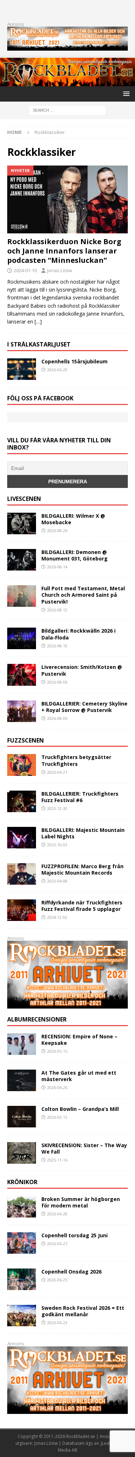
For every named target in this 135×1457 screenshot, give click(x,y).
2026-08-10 (57, 645)
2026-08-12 (57, 610)
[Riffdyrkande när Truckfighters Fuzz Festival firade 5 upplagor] (21, 910)
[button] (125, 93)
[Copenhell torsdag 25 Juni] (21, 1243)
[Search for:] (67, 109)
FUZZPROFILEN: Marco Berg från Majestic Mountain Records (82, 869)
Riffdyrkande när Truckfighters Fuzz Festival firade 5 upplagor (81, 905)
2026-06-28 (57, 1213)
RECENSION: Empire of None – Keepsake (79, 1039)
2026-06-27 (57, 1243)
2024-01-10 (25, 270)
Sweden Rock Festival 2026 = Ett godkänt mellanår (82, 1311)
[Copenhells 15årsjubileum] (21, 369)
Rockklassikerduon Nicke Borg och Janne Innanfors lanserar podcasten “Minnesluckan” (64, 251)
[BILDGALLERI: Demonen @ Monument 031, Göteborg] (21, 560)
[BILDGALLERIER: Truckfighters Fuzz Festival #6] (21, 801)
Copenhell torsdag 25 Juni (74, 1235)
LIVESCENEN (24, 499)
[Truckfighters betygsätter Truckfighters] (21, 765)
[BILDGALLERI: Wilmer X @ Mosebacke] (21, 523)
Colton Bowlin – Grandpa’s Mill (80, 1108)
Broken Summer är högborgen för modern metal (80, 1202)
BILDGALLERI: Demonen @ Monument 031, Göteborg (74, 555)
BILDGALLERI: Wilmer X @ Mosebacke (73, 519)
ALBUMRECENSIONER (37, 1019)
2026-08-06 (57, 682)
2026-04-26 (57, 1087)
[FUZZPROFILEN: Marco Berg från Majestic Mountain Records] (21, 874)
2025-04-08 (57, 881)
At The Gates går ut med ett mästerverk (78, 1076)
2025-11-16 (57, 1160)
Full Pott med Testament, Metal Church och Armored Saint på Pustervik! (83, 595)
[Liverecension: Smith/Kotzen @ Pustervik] (21, 674)
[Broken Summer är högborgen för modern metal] (21, 1207)
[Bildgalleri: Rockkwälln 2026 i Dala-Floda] (21, 638)
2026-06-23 (57, 1322)
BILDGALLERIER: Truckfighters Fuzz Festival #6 (79, 797)
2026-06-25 (57, 1280)
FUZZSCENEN (25, 740)
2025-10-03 (57, 844)
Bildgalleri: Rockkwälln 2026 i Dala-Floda (78, 634)
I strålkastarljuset (39, 344)
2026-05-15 (57, 1051)
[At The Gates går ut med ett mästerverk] (21, 1080)
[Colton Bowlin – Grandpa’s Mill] (21, 1116)
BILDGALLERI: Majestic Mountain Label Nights (83, 833)
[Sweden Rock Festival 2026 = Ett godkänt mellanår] (21, 1315)
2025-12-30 (57, 808)
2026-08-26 (57, 530)
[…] (38, 321)
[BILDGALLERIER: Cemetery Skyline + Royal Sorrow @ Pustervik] (21, 711)
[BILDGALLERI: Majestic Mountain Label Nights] (21, 837)
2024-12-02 (57, 917)
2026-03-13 (57, 1117)
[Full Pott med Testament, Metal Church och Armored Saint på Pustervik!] (21, 596)
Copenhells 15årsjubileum (74, 361)
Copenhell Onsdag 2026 (71, 1271)
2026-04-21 (57, 772)
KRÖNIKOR (22, 1182)
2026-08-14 (57, 566)
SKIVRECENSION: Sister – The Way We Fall (84, 1148)
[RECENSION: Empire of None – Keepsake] (21, 1044)
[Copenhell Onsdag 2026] (21, 1279)
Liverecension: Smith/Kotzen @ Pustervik (81, 670)
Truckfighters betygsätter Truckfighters (76, 760)
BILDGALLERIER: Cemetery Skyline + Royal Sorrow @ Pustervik (84, 706)
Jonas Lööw (59, 270)
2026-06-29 (57, 369)
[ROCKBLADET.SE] (67, 82)
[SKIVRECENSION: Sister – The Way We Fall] (21, 1153)
